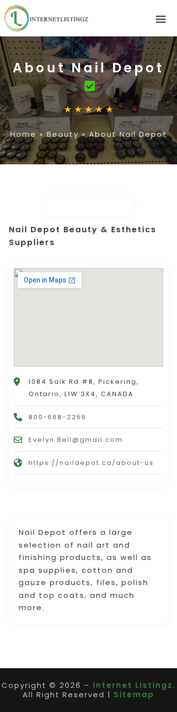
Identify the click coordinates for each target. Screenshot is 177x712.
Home (23, 134)
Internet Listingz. (134, 685)
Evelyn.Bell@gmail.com (76, 439)
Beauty (63, 134)
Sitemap (134, 694)
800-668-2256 (58, 417)
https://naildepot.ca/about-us (91, 462)
